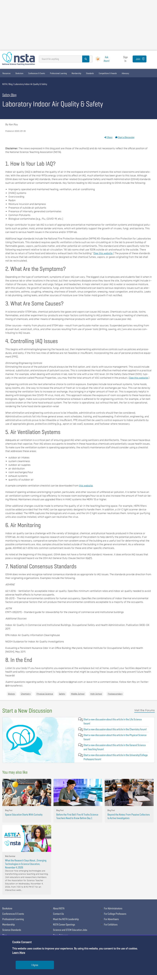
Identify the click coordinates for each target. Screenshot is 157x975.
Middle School (77, 694)
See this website (103, 253)
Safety (62, 694)
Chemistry (26, 694)
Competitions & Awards (108, 73)
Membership (76, 73)
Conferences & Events (36, 73)
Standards (90, 73)
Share (109, 137)
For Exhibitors (110, 924)
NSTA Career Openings (64, 924)
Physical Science (44, 694)
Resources (6, 73)
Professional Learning (58, 73)
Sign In (125, 58)
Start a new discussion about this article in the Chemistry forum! (115, 729)
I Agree (34, 965)
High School (96, 694)
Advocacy (125, 73)
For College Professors (115, 914)
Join (138, 59)
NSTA (4, 84)
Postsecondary (115, 694)
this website (86, 485)
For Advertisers (111, 919)
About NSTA (58, 908)
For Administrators (113, 908)
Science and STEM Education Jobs (70, 930)
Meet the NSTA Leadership (66, 919)
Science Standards (11, 930)
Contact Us (58, 914)
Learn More (18, 952)
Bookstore (19, 73)
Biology (11, 694)
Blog (10, 84)
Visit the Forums (144, 710)
